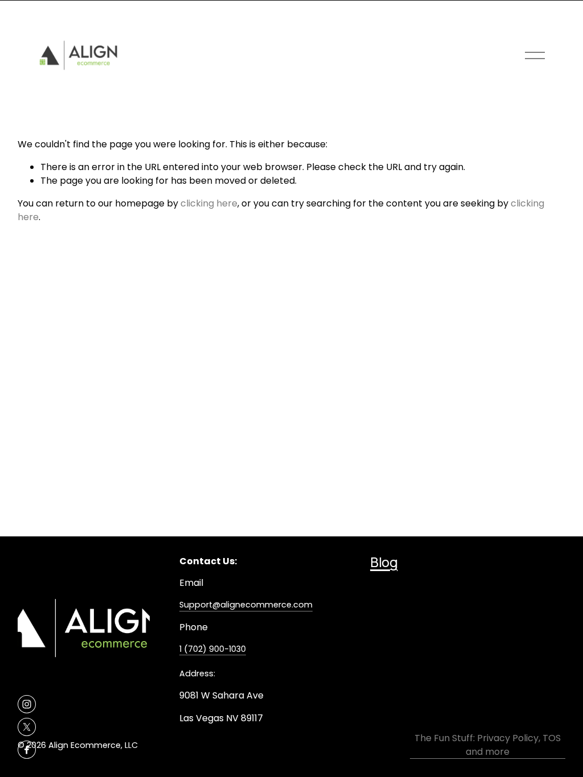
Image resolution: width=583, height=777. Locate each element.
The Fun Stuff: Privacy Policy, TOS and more (487, 744)
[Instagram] (27, 704)
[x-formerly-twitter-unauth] (27, 727)
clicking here (208, 203)
